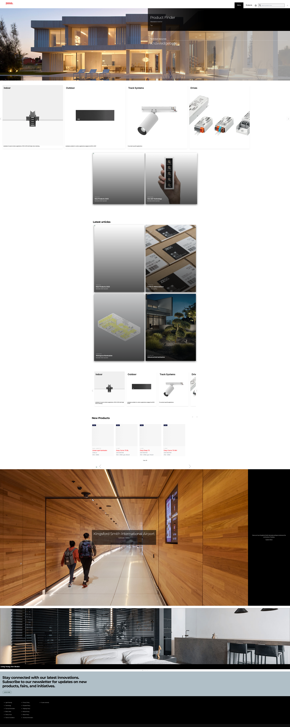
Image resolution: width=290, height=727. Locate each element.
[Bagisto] (11, 4)
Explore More (269, 539)
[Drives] (219, 115)
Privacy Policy (26, 702)
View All (145, 460)
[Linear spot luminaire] (103, 435)
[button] (288, 5)
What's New (8, 711)
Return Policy (26, 714)
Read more (124, 541)
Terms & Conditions (9, 717)
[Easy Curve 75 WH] (174, 435)
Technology (8, 705)
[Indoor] (33, 115)
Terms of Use (8, 714)
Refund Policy (26, 711)
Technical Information (28, 717)
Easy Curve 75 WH (170, 450)
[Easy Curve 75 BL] (127, 435)
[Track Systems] (157, 115)
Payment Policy (26, 705)
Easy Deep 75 (145, 450)
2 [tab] (145, 670)
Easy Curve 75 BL (122, 450)
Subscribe (7, 692)
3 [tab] (147, 670)
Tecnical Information (10, 708)
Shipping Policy (26, 708)
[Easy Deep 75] (150, 435)
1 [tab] (142, 670)
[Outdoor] (95, 115)
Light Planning (8, 702)
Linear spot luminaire (99, 450)
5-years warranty (45, 702)
